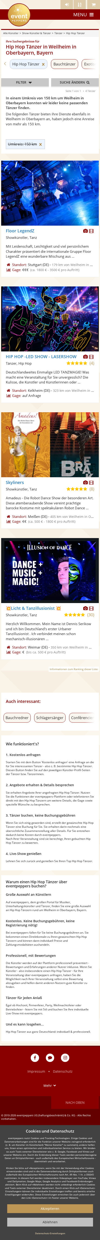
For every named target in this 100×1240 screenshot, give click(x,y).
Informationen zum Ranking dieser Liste (74, 669)
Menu (80, 14)
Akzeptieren (50, 1208)
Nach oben (75, 1102)
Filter (21, 82)
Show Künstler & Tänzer (36, 33)
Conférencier (82, 717)
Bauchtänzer (64, 64)
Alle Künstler (10, 33)
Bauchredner (17, 717)
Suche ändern (73, 82)
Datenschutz (63, 1071)
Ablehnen (50, 1222)
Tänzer (58, 33)
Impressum (36, 1071)
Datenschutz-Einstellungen (50, 1233)
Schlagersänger (49, 717)
